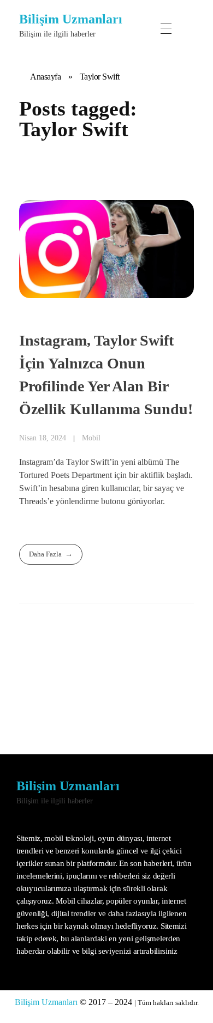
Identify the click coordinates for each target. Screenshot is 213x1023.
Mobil (91, 437)
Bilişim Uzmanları (70, 19)
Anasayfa (45, 76)
